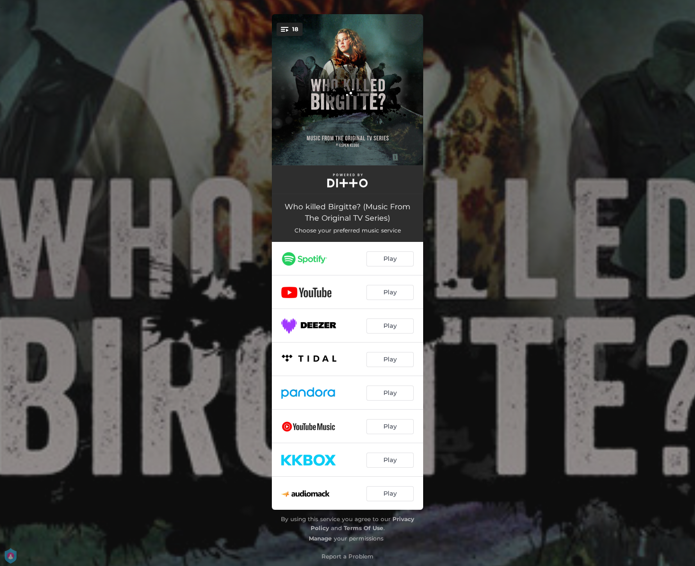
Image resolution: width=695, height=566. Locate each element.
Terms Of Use (363, 528)
